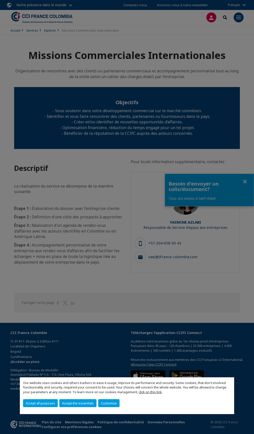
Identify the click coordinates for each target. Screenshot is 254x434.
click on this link (150, 392)
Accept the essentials (78, 403)
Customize (109, 403)
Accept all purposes (40, 403)
